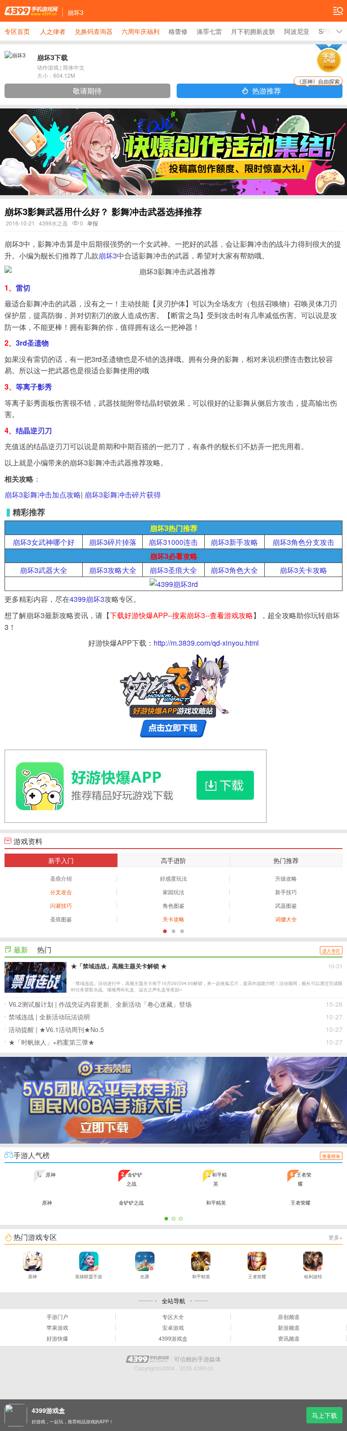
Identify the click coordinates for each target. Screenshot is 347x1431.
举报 (92, 223)
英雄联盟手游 (88, 1276)
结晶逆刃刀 (34, 430)
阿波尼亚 (296, 31)
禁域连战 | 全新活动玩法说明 (175, 1016)
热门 (44, 949)
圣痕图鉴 (61, 919)
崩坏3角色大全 (234, 570)
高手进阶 (173, 860)
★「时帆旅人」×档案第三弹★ (175, 1041)
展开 (339, 31)
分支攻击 (61, 892)
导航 (338, 11)
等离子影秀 (34, 386)
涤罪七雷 (209, 31)
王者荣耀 (257, 1276)
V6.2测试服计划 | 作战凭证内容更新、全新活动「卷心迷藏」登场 (175, 1004)
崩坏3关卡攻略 (303, 570)
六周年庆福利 (140, 31)
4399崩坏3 (87, 599)
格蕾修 (178, 31)
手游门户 (57, 1317)
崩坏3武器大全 (43, 570)
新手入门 (61, 860)
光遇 (144, 1276)
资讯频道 (289, 1338)
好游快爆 (57, 1338)
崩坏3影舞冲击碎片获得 (122, 494)
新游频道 (289, 1327)
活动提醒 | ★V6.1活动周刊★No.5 (175, 1029)
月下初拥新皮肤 (253, 31)
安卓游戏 (173, 1327)
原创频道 (289, 1317)
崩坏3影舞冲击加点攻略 (43, 494)
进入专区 (331, 951)
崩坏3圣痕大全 (173, 570)
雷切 (23, 287)
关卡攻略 (173, 919)
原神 (32, 1276)
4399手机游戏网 (31, 10)
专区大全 (173, 1317)
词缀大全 (286, 919)
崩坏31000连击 (173, 542)
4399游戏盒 (173, 1338)
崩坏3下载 (52, 57)
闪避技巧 (61, 905)
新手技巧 (286, 892)
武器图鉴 (286, 905)
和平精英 (201, 1276)
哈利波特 (313, 1276)
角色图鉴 (173, 905)
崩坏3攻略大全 (112, 570)
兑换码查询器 (94, 31)
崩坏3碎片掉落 (112, 542)
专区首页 (17, 31)
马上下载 (324, 1415)
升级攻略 (286, 878)
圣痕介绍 (61, 878)
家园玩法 (173, 892)
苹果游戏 (57, 1327)
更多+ (335, 1237)
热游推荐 (296, 90)
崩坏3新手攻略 (234, 542)
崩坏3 (107, 255)
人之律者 (53, 31)
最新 (21, 949)
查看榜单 (331, 1156)
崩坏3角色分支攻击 (303, 542)
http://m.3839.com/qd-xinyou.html (206, 643)
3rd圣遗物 (32, 343)
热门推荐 (286, 860)
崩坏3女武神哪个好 (44, 542)
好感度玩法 (173, 878)
